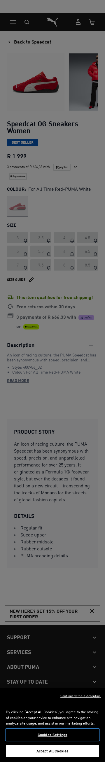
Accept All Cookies (52, 751)
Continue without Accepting (80, 696)
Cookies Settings (52, 734)
